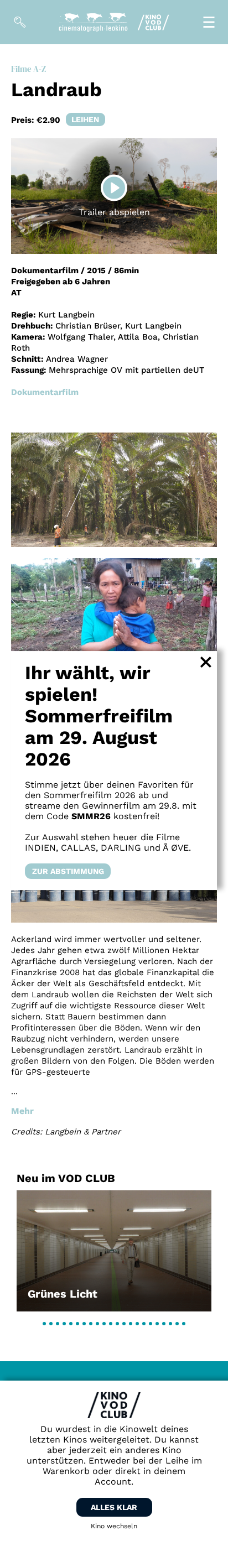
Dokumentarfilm (45, 392)
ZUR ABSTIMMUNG (68, 871)
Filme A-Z (28, 69)
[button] (44, 1323)
